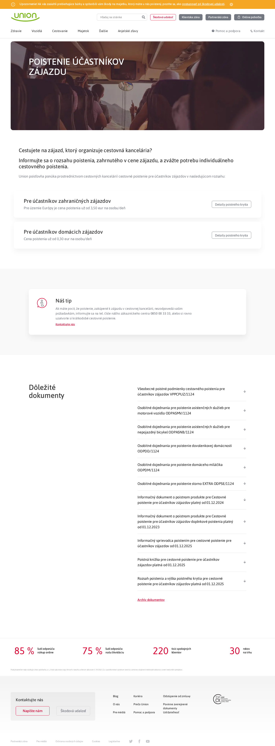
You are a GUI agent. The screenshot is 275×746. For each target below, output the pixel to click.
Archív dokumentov (151, 600)
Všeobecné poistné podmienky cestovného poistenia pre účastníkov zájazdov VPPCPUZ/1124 (181, 391)
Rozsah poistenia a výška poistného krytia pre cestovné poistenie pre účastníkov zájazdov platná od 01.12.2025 (181, 581)
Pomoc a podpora (144, 712)
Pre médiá (119, 712)
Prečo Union (141, 704)
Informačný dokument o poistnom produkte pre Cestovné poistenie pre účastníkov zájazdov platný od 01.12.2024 (182, 500)
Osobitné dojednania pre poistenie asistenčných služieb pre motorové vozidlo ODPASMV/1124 (184, 410)
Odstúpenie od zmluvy (176, 696)
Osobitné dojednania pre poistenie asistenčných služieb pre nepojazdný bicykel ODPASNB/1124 (184, 429)
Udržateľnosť (171, 712)
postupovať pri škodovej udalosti (203, 4)
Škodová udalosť (73, 711)
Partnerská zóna (19, 741)
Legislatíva (114, 741)
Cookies (96, 741)
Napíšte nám (32, 711)
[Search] (143, 17)
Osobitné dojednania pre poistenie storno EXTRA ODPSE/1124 (186, 483)
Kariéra (138, 696)
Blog (115, 696)
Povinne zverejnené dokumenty (175, 706)
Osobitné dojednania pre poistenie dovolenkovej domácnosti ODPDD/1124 (185, 448)
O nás (116, 704)
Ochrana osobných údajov (69, 741)
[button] (163, 17)
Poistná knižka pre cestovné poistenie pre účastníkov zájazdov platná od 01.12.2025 (178, 562)
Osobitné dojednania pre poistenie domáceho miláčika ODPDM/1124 (180, 467)
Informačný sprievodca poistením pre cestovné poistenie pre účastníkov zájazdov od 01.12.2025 (184, 543)
